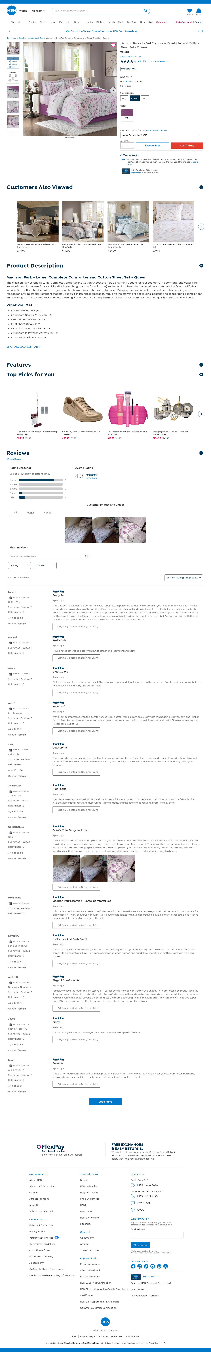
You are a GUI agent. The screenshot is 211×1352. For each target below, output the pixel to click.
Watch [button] (23, 10)
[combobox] (99, 11)
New (142, 22)
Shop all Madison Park (130, 56)
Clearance (161, 22)
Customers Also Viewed (40, 187)
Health (111, 22)
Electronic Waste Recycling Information (51, 1275)
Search (145, 10)
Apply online (136, 173)
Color (123, 106)
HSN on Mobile (88, 1186)
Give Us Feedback (90, 1270)
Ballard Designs (87, 1336)
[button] (170, 12)
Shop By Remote (89, 1198)
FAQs (140, 1209)
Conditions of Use (39, 1250)
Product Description (35, 265)
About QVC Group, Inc (42, 1186)
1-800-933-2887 (147, 1196)
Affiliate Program (39, 1198)
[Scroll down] (13, 134)
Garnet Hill (116, 1336)
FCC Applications (90, 1276)
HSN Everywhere (89, 1217)
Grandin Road (132, 1336)
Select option (127, 93)
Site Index (85, 1224)
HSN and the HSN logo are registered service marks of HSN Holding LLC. (106, 1343)
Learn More (137, 1289)
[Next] (198, 31)
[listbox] (161, 135)
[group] (126, 76)
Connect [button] (37, 10)
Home (52, 22)
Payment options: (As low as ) (144, 130)
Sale (150, 22)
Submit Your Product (41, 1211)
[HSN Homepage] (8, 38)
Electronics (65, 22)
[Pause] (202, 31)
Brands (84, 1180)
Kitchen (100, 22)
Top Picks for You (31, 374)
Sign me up (140, 1245)
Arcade (84, 1244)
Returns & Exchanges (41, 1225)
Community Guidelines (42, 1244)
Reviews (18, 453)
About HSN (35, 1180)
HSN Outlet (86, 1211)
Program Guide (89, 1192)
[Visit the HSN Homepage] (12, 14)
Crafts (121, 22)
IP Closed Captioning (41, 1256)
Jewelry (89, 22)
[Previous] (10, 31)
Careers (33, 1192)
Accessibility (36, 1262)
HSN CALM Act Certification (95, 1282)
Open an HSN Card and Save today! (151, 1283)
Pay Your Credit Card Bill (145, 1295)
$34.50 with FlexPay (157, 130)
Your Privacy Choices (41, 1237)
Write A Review (158, 61)
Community (87, 1237)
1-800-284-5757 (147, 1185)
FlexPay (128, 81)
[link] (198, 12)
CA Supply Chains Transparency (47, 1269)
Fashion (32, 22)
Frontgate (103, 1336)
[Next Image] (113, 90)
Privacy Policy (37, 1231)
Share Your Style (89, 1250)
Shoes (43, 22)
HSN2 (83, 1205)
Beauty (78, 22)
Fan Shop (132, 22)
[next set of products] (201, 227)
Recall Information (90, 1264)
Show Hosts (35, 1205)
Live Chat (143, 1203)
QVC (74, 1336)
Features (19, 364)
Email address (138, 1229)
